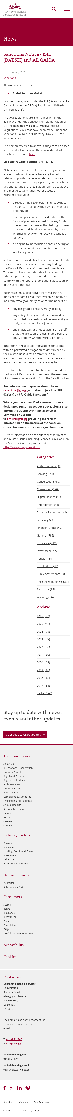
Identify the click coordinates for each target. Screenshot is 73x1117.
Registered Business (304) (53, 582)
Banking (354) (45, 474)
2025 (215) (43, 624)
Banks (6, 908)
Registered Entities (14, 780)
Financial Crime (12, 788)
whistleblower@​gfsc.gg (16, 1069)
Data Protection (41, 1102)
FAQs (6, 929)
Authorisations (11, 784)
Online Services (16, 875)
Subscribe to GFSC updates (23, 735)
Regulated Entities (13, 776)
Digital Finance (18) (49, 497)
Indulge (35, 1110)
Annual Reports (12, 804)
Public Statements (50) (51, 574)
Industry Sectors (16, 835)
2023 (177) (43, 639)
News (6, 817)
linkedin (19, 1088)
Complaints (9, 925)
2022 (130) (43, 647)
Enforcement (10, 792)
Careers (7, 821)
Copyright (23, 1102)
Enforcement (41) (48, 505)
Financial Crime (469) (50, 528)
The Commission (17, 756)
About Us (8, 763)
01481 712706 (14, 1039)
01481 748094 (11, 1058)
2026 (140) (43, 616)
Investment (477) (47, 551)
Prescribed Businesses (16, 863)
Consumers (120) (48, 489)
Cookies (9, 956)
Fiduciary (8, 859)
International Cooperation (18, 768)
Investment (9, 855)
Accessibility (13, 944)
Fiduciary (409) (46, 520)
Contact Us (9, 825)
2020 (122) (43, 662)
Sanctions (9, 78)
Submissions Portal (14, 887)
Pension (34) (45, 558)
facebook (4, 1088)
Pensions (8, 921)
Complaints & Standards (17, 796)
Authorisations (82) (49, 466)
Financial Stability (13, 772)
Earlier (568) (44, 693)
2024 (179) (43, 632)
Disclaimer (8, 1102)
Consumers (12, 896)
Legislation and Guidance (17, 800)
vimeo (27, 1088)
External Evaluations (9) (52, 512)
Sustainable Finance (14, 809)
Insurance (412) (47, 543)
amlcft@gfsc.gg (17, 419)
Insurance (9, 847)
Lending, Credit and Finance (19, 851)
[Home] (14, 9)
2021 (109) (43, 655)
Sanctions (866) (46, 589)
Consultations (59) (48, 481)
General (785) (45, 535)
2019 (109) (43, 670)
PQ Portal (8, 882)
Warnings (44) (45, 597)
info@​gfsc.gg (13, 1043)
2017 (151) (43, 685)
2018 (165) (43, 678)
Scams (7, 904)
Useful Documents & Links (18, 933)
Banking (8, 843)
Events (7, 813)
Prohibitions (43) (47, 566)
